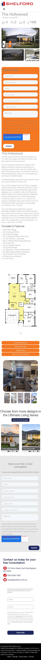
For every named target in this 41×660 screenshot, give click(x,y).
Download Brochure (20, 343)
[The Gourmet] (31, 438)
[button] (4, 44)
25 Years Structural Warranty (12, 256)
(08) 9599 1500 (33, 60)
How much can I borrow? (20, 354)
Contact (31, 656)
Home (9, 656)
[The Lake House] (10, 438)
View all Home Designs (20, 420)
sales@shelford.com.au (17, 580)
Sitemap (15, 656)
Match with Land (20, 346)
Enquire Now (20, 350)
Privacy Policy (23, 656)
